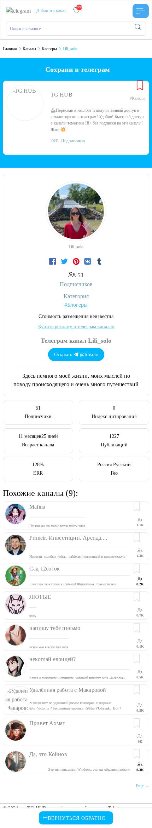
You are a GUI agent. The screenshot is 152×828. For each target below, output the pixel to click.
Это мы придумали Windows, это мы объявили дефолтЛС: (89, 772)
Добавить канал (51, 10)
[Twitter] (65, 262)
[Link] (141, 11)
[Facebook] (53, 262)
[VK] (88, 262)
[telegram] (18, 10)
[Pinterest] (76, 262)
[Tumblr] (99, 262)
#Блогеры (76, 305)
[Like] (140, 86)
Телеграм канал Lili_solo (76, 340)
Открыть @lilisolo (76, 354)
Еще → (142, 785)
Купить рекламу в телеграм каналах (76, 326)
